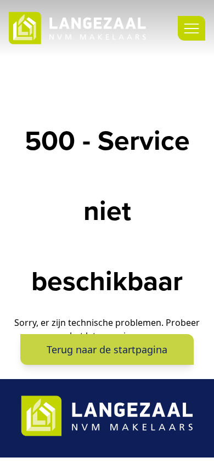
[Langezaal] (77, 28)
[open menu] (191, 28)
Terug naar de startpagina (107, 349)
